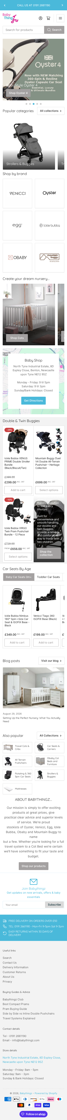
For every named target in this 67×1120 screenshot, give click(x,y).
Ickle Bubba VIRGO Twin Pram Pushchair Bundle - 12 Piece (16, 531)
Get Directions (33, 400)
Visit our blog (49, 660)
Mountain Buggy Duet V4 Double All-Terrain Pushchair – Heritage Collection (48, 463)
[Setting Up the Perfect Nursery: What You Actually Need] (33, 687)
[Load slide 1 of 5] (26, 104)
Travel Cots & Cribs (22, 747)
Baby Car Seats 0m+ (19, 577)
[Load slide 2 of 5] (30, 104)
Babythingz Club (13, 999)
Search (56, 29)
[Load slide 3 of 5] (33, 104)
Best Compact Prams (16, 1004)
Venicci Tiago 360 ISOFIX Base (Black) (45, 617)
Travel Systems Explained (19, 1018)
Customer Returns (14, 972)
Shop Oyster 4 (18, 93)
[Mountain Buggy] (50, 258)
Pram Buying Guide (15, 1009)
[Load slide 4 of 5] (37, 104)
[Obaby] (17, 258)
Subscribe (54, 904)
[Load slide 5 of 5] (41, 104)
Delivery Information (15, 967)
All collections (49, 110)
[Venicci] (17, 193)
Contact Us (10, 962)
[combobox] (33, 30)
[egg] (17, 226)
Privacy (7, 981)
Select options (48, 490)
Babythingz (26, 1093)
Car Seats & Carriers (53, 747)
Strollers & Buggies (52, 775)
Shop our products (34, 866)
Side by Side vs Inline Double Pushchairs (28, 1013)
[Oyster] (50, 193)
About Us (8, 976)
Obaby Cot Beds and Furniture (53, 761)
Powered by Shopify (46, 1093)
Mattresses (20, 788)
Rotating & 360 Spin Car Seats (23, 775)
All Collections (49, 735)
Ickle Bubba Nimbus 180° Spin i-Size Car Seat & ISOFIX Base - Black (17, 620)
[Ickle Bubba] (50, 226)
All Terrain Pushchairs (20, 761)
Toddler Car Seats (48, 577)
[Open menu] (60, 18)
